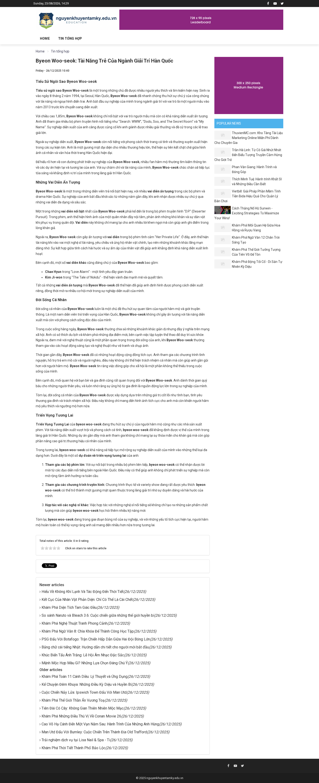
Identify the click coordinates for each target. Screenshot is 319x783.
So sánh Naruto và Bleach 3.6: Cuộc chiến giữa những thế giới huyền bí (98, 615)
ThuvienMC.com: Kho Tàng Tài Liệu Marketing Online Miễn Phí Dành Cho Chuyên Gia (248, 138)
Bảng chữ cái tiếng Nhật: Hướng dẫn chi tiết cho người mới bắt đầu (95, 647)
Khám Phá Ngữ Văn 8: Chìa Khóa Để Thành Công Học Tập (88, 631)
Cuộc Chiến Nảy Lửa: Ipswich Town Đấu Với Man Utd (84, 692)
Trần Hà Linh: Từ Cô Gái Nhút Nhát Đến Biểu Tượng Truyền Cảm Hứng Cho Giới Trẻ (248, 155)
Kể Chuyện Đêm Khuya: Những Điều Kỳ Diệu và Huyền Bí (86, 684)
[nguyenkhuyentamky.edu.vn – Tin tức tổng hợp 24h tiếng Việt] (77, 19)
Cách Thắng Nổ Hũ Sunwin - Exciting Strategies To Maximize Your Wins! (246, 213)
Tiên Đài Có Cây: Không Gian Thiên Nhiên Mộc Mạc (83, 708)
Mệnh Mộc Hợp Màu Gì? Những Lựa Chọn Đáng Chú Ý (85, 663)
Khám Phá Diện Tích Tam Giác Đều (69, 607)
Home (45, 38)
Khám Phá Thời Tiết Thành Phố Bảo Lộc (73, 748)
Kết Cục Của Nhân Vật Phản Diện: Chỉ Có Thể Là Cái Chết (87, 599)
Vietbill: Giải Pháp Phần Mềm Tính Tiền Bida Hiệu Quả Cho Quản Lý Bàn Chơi (247, 196)
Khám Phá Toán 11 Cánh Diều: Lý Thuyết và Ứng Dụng (85, 676)
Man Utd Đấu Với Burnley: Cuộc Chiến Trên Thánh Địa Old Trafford (94, 732)
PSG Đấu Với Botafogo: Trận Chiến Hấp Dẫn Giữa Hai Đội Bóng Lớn (96, 639)
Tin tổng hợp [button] (70, 38)
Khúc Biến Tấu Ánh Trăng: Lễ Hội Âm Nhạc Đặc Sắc (83, 655)
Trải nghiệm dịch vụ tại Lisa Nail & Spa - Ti (76, 740)
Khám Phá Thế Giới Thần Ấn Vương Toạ (73, 700)
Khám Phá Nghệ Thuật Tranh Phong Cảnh (74, 623)
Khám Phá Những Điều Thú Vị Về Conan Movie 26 (81, 716)
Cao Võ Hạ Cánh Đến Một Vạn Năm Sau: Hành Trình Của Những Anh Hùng (100, 724)
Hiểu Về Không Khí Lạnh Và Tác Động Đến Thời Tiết (83, 591)
